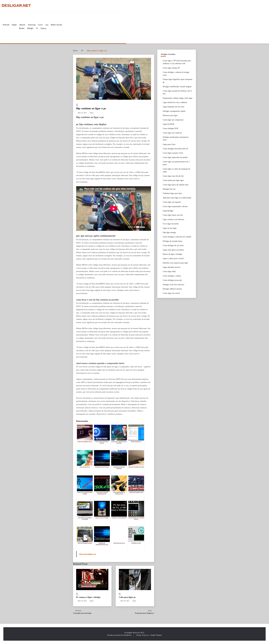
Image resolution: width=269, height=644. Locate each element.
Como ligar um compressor (173, 120)
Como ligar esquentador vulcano (175, 206)
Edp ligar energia (169, 232)
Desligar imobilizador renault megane (177, 86)
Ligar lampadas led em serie (173, 107)
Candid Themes (156, 635)
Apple (14, 25)
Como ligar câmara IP (171, 68)
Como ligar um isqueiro (172, 202)
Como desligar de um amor (173, 245)
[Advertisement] (94, 27)
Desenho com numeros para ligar (175, 263)
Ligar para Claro (169, 144)
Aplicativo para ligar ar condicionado (177, 198)
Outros (43, 28)
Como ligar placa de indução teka (175, 185)
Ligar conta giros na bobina (173, 250)
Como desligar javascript (172, 280)
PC (77, 104)
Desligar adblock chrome (172, 289)
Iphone (22, 25)
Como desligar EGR (170, 128)
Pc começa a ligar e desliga (88, 597)
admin (91, 113)
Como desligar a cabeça (172, 276)
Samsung (31, 25)
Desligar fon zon (169, 189)
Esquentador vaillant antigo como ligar (177, 98)
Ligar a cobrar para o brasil (173, 258)
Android (6, 25)
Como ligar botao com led (173, 215)
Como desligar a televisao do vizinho (177, 237)
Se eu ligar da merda (171, 224)
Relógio (30, 28)
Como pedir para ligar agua (173, 180)
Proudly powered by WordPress (119, 635)
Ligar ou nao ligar (170, 228)
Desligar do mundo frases (172, 241)
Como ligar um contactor (172, 133)
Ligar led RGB (168, 124)
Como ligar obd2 (169, 271)
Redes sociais (56, 25)
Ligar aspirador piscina (171, 267)
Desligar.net (16, 6)
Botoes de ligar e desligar (172, 254)
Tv (37, 28)
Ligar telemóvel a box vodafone (175, 102)
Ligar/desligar (168, 211)
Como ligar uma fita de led (173, 176)
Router (22, 28)
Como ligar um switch (171, 293)
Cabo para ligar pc (127, 597)
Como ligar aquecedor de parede (175, 157)
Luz (46, 25)
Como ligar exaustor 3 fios (173, 153)
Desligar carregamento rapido (174, 111)
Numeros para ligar (170, 115)
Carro (40, 25)
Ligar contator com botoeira (173, 219)
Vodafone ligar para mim (172, 193)
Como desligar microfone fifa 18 (175, 149)
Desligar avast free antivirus (173, 284)
